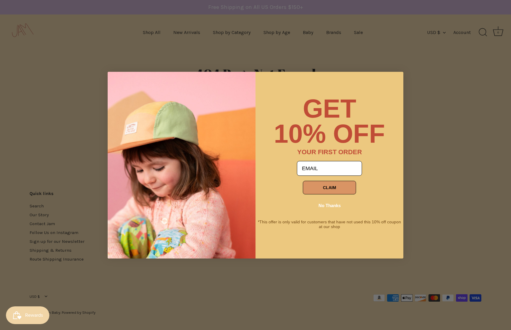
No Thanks (329, 205)
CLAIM (329, 187)
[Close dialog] (116, 80)
